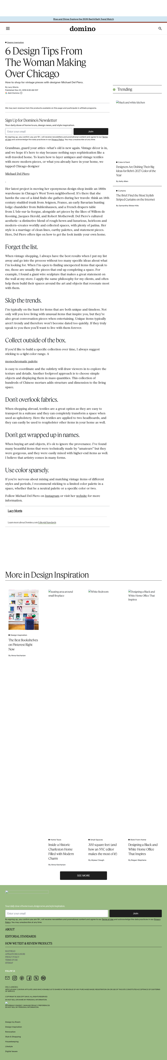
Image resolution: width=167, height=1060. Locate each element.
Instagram (52, 496)
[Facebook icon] (29, 978)
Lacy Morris (13, 87)
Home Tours (55, 840)
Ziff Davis (25, 997)
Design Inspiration (15, 42)
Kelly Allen (123, 181)
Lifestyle (9, 1046)
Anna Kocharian (18, 655)
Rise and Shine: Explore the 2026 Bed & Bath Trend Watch (83, 19)
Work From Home (138, 840)
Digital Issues (11, 1051)
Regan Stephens (138, 860)
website (81, 496)
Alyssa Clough (97, 860)
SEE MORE (83, 875)
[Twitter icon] (36, 978)
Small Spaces (96, 840)
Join (90, 131)
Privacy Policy (58, 139)
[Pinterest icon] (22, 978)
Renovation (10, 1032)
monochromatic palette (21, 361)
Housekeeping (12, 1041)
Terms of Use (108, 919)
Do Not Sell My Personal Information (22, 1007)
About (10, 929)
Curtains (122, 191)
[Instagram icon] (14, 978)
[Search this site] (160, 28)
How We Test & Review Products (28, 943)
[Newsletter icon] (7, 978)
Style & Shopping (13, 1037)
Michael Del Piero (17, 174)
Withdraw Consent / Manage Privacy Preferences (27, 1005)
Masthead (10, 951)
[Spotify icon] (43, 978)
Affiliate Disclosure (15, 954)
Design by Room (12, 1022)
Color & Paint (124, 162)
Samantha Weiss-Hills (129, 205)
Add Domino (13, 93)
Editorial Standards (47, 522)
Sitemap (9, 963)
